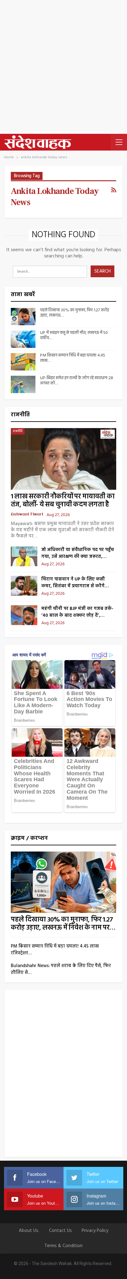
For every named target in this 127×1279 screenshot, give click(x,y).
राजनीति (18, 431)
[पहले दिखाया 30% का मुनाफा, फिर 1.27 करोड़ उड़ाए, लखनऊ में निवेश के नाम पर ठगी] (23, 316)
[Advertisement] (63, 67)
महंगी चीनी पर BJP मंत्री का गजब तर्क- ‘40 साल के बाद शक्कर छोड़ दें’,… (77, 612)
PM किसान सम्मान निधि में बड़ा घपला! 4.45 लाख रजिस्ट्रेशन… (55, 950)
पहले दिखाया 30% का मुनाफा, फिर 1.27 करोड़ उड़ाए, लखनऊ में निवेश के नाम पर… (63, 923)
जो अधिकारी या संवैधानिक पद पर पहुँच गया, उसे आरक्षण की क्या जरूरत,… (77, 553)
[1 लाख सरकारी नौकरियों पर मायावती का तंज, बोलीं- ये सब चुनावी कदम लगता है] (63, 458)
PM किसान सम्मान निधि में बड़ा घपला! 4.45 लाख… (72, 358)
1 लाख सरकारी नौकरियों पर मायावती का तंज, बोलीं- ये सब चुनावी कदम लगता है (62, 500)
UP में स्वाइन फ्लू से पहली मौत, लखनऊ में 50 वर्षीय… (74, 335)
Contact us (60, 1230)
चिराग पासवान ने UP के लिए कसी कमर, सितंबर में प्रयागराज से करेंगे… (75, 583)
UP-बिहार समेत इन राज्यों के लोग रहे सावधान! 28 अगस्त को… (76, 381)
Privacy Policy (95, 1230)
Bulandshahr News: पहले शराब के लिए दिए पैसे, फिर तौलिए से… (61, 969)
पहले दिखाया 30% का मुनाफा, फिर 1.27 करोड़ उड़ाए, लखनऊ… (74, 313)
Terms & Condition (63, 1246)
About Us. (29, 1230)
